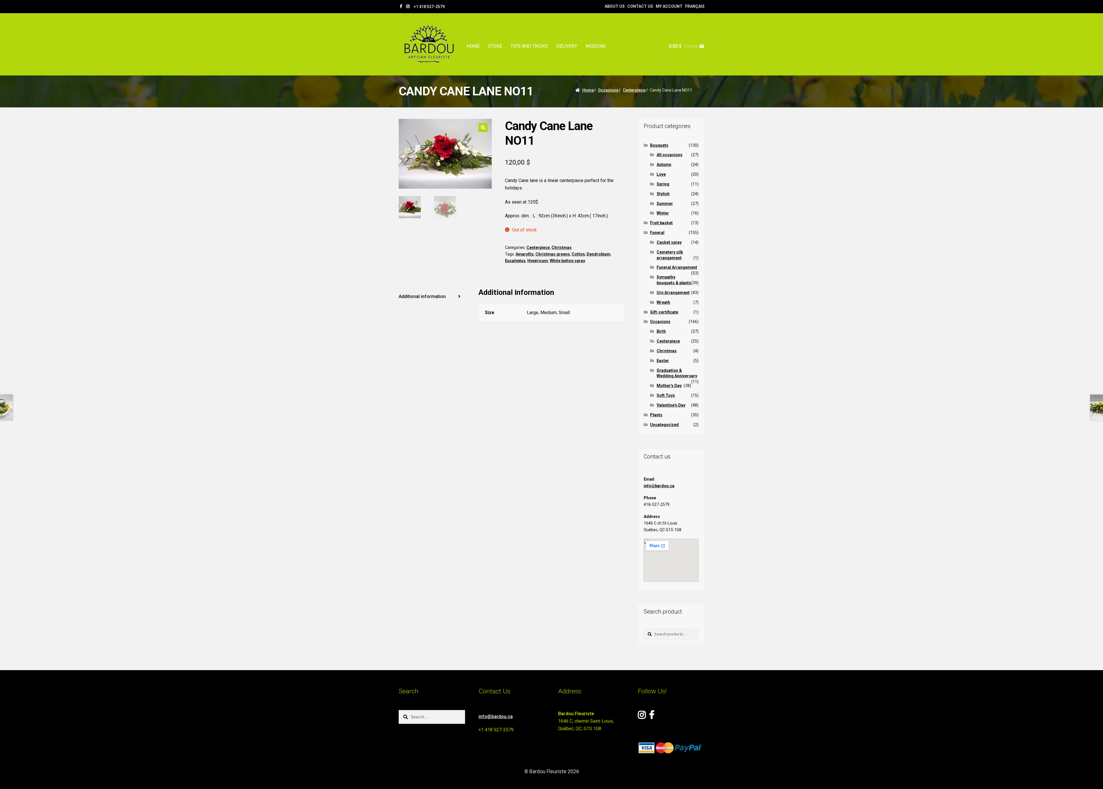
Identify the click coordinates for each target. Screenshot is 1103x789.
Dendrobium (598, 254)
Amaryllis (525, 254)
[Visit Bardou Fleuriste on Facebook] (651, 716)
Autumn (664, 164)
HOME (473, 46)
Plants (656, 415)
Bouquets (659, 145)
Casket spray (669, 242)
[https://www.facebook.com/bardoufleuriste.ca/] (401, 6)
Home (588, 90)
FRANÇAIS (695, 6)
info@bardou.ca (659, 486)
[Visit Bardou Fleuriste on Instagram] (642, 716)
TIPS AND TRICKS (529, 46)
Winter (663, 213)
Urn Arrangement (673, 292)
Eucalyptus (515, 260)
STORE (495, 46)
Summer (665, 203)
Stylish (663, 194)
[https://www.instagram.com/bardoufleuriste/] (408, 6)
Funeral (657, 232)
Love (661, 174)
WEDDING (595, 46)
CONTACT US (640, 6)
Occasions (608, 90)
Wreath (663, 302)
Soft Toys (666, 395)
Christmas (562, 247)
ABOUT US (615, 6)
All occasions (669, 154)
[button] (483, 127)
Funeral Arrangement (677, 267)
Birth (661, 331)
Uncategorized (664, 424)
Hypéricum (537, 260)
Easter (663, 360)
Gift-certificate (664, 312)
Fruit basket (661, 223)
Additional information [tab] (422, 296)
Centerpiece (634, 90)
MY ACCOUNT (669, 6)
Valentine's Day (671, 405)
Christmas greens (552, 254)
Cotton (578, 254)
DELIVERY (566, 46)
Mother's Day (669, 385)
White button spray (567, 260)
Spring (663, 184)
